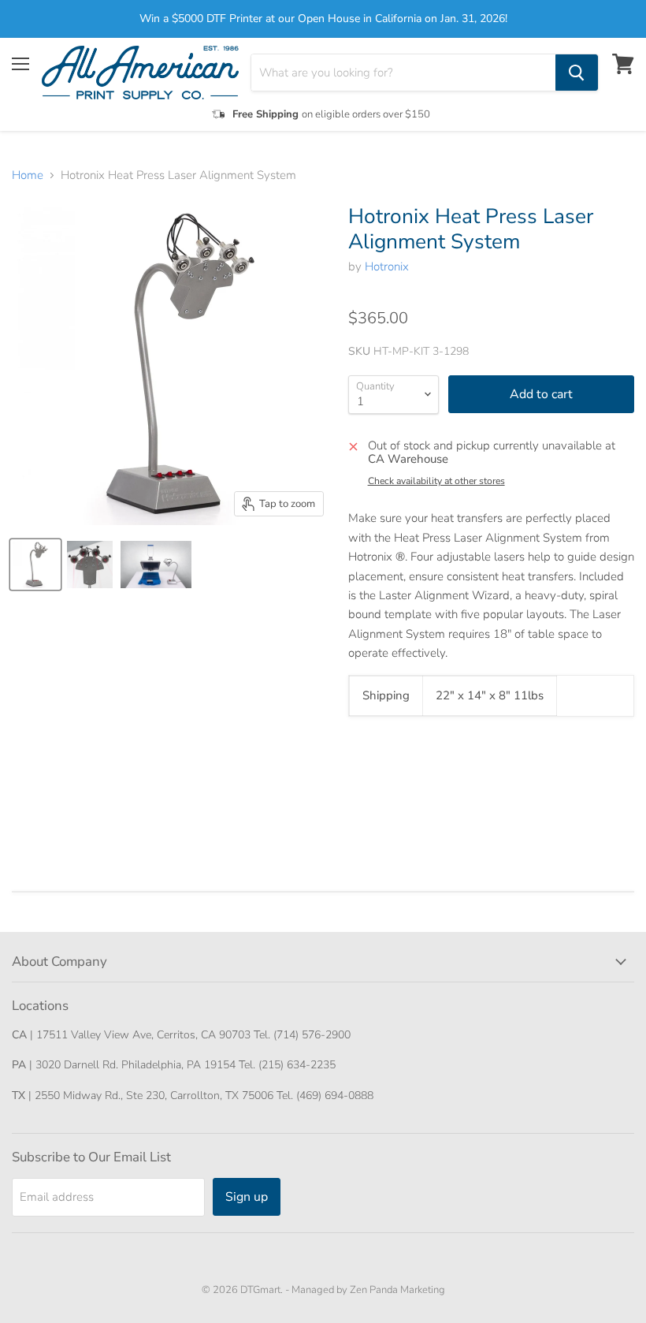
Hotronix (387, 266)
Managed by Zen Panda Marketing (368, 1290)
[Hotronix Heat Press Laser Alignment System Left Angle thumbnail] (35, 564)
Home (27, 175)
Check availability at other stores (436, 480)
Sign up (246, 1197)
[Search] (576, 72)
